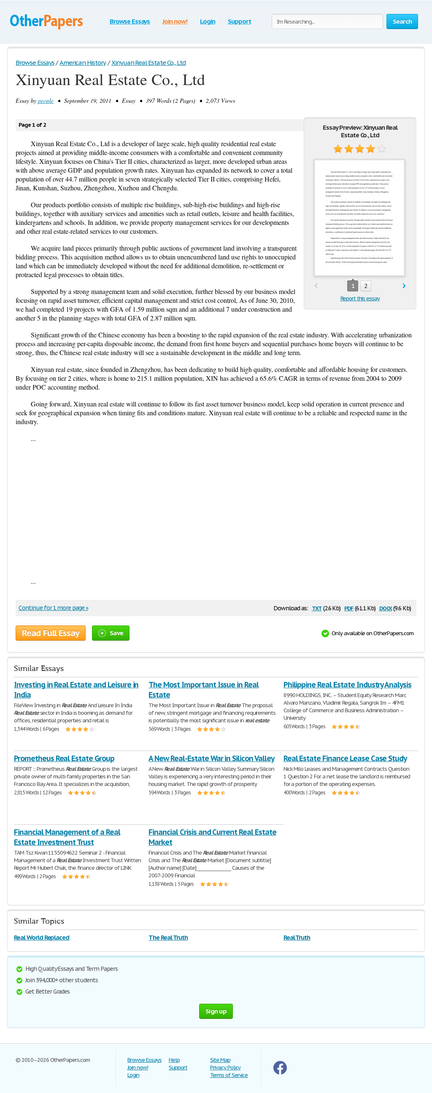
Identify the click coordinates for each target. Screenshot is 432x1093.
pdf (349, 607)
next (404, 286)
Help (174, 1060)
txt (317, 607)
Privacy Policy (225, 1067)
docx (385, 607)
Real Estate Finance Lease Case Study (345, 758)
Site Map (220, 1060)
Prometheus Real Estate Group (64, 758)
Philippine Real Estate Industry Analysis (347, 684)
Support (239, 21)
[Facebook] (280, 1072)
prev (316, 286)
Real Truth (297, 937)
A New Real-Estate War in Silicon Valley (211, 758)
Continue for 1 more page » (53, 608)
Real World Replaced (41, 937)
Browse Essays (130, 21)
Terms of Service (229, 1075)
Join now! (174, 21)
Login (207, 21)
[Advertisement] (216, 510)
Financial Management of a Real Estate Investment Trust (67, 837)
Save (116, 633)
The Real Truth (167, 937)
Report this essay (360, 298)
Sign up (216, 1011)
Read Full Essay (50, 633)
